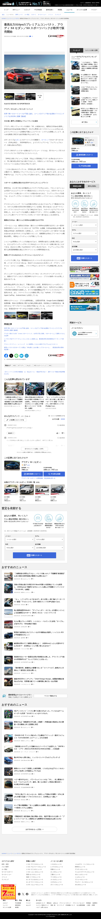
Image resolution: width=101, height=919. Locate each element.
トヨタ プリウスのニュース (34, 864)
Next (65, 389)
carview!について (40, 903)
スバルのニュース (56, 879)
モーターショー (6, 874)
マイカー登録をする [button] (50, 696)
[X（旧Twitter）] (23, 894)
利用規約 (88, 903)
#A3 (50, 365)
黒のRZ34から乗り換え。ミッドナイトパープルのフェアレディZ (37, 757)
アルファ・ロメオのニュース (84, 882)
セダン (17, 140)
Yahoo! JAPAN (95, 2)
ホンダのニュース (56, 872)
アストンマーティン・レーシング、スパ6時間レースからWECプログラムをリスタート (31, 344)
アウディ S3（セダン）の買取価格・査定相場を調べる (38, 478)
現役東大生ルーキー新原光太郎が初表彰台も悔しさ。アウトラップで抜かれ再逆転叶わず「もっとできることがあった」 (39, 658)
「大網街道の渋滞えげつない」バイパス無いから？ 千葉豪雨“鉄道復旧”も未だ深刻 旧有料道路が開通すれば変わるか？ (13, 400)
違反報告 (62, 425)
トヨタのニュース (56, 864)
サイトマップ (60, 905)
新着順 (63, 419)
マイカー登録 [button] (91, 145)
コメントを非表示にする (58, 416)
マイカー (94, 10)
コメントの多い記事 (91, 50)
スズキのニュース (56, 882)
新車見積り (49, 10)
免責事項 (95, 903)
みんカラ (28, 905)
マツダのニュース (56, 877)
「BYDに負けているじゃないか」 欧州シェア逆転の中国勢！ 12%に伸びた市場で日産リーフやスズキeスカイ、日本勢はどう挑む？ (39, 795)
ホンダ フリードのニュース (34, 882)
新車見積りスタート (34, 474)
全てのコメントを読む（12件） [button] (34, 449)
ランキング (76, 50)
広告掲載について (70, 905)
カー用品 (4, 869)
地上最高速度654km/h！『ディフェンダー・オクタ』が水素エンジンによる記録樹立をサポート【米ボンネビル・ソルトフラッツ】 (39, 611)
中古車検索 (38, 10)
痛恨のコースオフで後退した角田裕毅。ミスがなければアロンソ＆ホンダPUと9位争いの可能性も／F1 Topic (39, 770)
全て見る (40, 96)
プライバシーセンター (79, 903)
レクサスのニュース (56, 867)
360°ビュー (16, 10)
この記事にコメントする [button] (16, 420)
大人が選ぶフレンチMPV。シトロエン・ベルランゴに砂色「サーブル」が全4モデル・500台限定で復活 (39, 622)
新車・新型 (5, 864)
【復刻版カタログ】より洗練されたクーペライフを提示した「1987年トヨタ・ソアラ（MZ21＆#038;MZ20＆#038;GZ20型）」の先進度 (39, 748)
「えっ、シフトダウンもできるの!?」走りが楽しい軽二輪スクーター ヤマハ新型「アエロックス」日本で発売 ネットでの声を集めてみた (55, 401)
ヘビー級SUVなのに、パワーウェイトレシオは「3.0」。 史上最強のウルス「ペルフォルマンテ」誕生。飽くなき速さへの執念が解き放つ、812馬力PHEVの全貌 (39, 782)
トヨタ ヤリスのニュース (34, 869)
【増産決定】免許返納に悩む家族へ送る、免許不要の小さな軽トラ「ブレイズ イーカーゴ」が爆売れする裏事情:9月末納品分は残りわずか (39, 818)
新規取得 (88, 2)
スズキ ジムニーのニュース (34, 884)
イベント (4, 877)
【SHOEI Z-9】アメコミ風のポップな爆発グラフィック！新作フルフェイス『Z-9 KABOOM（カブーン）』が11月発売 (39, 736)
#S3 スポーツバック (40, 365)
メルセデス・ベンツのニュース (84, 864)
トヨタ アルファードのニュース (36, 867)
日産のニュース (55, 869)
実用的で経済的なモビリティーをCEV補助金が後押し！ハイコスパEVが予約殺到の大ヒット (39, 633)
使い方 (28, 416)
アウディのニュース (81, 869)
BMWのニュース (80, 867)
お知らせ (55, 903)
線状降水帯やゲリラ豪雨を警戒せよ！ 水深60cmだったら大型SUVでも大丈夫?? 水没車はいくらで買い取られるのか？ (39, 645)
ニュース (69, 10)
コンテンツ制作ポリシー (42, 905)
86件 (28, 465)
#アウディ (21, 365)
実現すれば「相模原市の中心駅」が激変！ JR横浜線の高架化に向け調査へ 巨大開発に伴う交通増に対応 (39, 723)
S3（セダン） (90, 139)
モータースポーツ (7, 872)
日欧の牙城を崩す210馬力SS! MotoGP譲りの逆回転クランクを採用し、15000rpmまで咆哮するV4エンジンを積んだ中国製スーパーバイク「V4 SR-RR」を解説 (34, 402)
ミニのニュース (80, 877)
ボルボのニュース (80, 884)
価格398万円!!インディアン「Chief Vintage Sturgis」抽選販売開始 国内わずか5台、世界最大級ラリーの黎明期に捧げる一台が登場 (39, 680)
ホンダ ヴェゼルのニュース (34, 879)
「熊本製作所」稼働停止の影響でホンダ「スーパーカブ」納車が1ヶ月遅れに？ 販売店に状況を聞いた (39, 669)
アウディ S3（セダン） (32, 462)
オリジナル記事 (82, 10)
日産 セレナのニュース (33, 874)
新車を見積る (92, 186)
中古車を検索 (55, 474)
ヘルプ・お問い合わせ (42, 907)
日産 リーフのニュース (33, 877)
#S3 (14, 365)
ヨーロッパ (45, 140)
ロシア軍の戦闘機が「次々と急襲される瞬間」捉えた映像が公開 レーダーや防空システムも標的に (39, 806)
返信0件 (10, 433)
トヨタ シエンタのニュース (34, 872)
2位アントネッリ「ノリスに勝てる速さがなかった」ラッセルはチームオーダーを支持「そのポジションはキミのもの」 (39, 712)
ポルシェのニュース (81, 874)
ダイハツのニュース (56, 884)
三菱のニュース (55, 874)
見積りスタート (36, 555)
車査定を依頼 (77, 186)
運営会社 (49, 903)
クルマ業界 (5, 867)
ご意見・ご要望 (91, 905)
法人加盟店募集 (81, 905)
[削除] (15, 885)
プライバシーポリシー (65, 903)
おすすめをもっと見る (33, 829)
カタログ (27, 10)
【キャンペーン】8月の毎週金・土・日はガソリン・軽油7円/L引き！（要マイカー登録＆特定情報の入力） (34, 373)
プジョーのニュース (81, 879)
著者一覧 (53, 905)
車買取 (60, 10)
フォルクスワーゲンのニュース (84, 872)
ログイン (82, 2)
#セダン (29, 365)
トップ (6, 10)
